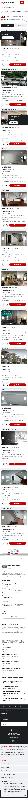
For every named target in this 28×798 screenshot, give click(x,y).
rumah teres (19, 630)
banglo (19, 631)
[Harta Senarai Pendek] (25, 33)
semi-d (15, 631)
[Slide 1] (10, 44)
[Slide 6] (16, 44)
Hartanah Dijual (5, 767)
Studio (3, 663)
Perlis (3, 649)
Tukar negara (4, 717)
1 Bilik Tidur (8, 663)
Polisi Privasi (7, 788)
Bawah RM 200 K (6, 656)
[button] (3, 16)
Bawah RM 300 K (14, 656)
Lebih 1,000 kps (12, 670)
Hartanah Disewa (5, 770)
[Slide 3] (12, 44)
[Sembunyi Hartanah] (21, 33)
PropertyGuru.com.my (6, 746)
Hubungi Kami (4, 713)
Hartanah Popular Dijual (7, 777)
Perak (7, 649)
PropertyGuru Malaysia (7, 764)
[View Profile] (14, 30)
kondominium (5, 631)
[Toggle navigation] (26, 2)
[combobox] (13, 7)
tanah (3, 632)
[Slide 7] (17, 44)
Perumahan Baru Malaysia (8, 774)
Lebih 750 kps (5, 670)
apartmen (11, 631)
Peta (21, 25)
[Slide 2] (11, 44)
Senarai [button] (8, 25)
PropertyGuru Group (6, 710)
